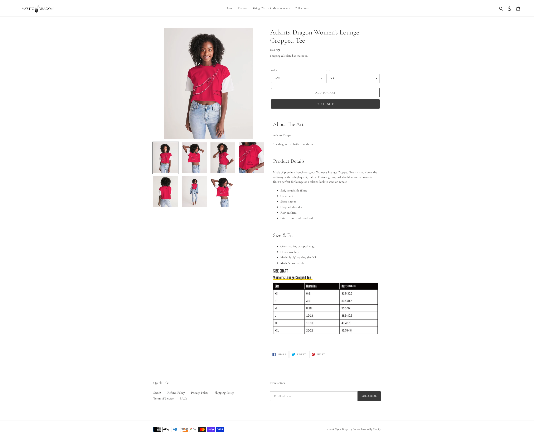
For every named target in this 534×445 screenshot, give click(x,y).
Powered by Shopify (371, 429)
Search (157, 392)
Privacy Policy (199, 392)
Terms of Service (163, 398)
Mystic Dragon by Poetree (347, 429)
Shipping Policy (224, 392)
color (274, 70)
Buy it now (325, 104)
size (328, 70)
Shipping (275, 55)
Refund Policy (176, 392)
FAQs (183, 398)
